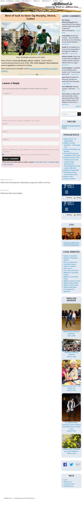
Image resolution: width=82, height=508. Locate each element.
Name (5, 124)
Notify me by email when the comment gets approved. (27, 154)
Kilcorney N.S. (68, 268)
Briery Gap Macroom (70, 262)
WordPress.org (68, 486)
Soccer (40, 74)
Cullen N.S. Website (70, 266)
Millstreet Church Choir (71, 170)
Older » (78, 106)
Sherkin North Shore (70, 287)
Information (26, 1)
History (35, 1)
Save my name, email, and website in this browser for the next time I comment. (30, 151)
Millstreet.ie (8, 498)
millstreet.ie (45, 1)
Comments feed (69, 484)
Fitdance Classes (69, 178)
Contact (17, 1)
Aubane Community (70, 256)
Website (5, 139)
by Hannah (32, 74)
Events (55, 1)
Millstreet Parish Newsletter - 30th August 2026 (72, 145)
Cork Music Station (70, 264)
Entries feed (68, 482)
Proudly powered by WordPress (24, 498)
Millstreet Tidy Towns (71, 285)
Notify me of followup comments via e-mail (21, 121)
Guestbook (10, 1)
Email (5, 131)
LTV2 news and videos (71, 270)
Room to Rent (68, 176)
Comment (6, 93)
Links (61, 1)
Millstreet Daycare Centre (72, 281)
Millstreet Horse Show (71, 283)
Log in (66, 480)
